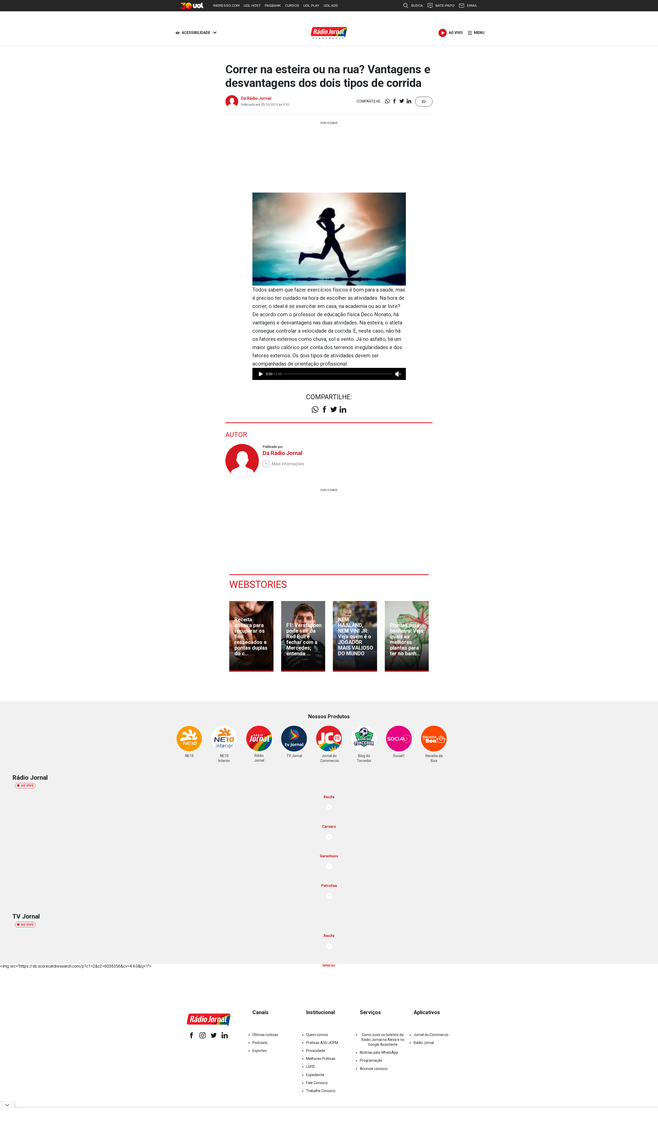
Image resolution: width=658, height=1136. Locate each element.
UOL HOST (252, 5)
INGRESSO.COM (226, 5)
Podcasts (260, 1043)
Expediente (315, 1075)
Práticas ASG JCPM (322, 1043)
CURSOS (292, 5)
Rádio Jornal (424, 1043)
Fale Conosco (317, 1083)
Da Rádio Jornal (256, 98)
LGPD (310, 1067)
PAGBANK (273, 5)
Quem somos (317, 1035)
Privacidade (315, 1051)
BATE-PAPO (444, 5)
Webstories (258, 584)
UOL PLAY (311, 5)
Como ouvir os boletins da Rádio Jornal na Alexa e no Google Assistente (382, 1040)
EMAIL (472, 5)
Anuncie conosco (374, 1069)
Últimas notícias (265, 1035)
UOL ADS (331, 5)
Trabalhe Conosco (320, 1091)
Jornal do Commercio (431, 1035)
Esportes (259, 1051)
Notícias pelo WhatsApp (379, 1052)
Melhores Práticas (320, 1059)
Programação (371, 1060)
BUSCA (417, 5)
